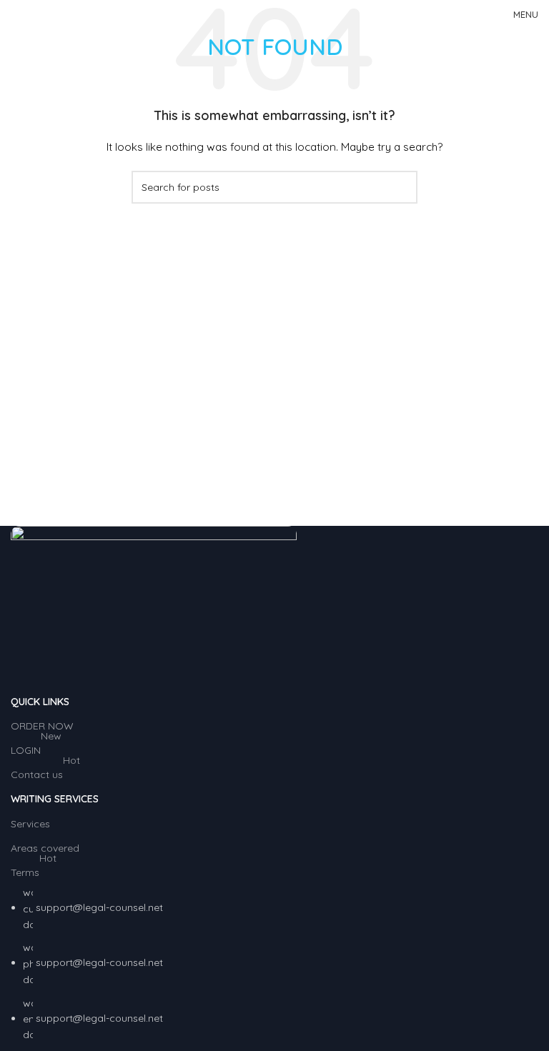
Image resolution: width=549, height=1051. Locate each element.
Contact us (45, 771)
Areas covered (45, 848)
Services (30, 823)
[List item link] (274, 964)
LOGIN (36, 747)
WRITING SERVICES (55, 798)
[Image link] (154, 606)
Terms (33, 869)
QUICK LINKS (40, 701)
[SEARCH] (401, 187)
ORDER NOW (42, 725)
